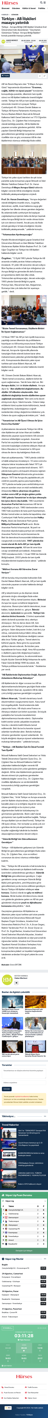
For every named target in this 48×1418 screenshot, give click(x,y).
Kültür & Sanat (29, 8)
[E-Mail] (16, 983)
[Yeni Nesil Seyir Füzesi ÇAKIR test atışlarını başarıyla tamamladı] (12, 1002)
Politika (41, 8)
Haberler (4, 15)
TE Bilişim (29, 1415)
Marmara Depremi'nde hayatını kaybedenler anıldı (34, 1011)
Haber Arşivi (32, 1398)
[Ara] (41, 3)
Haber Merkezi (21, 978)
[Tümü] (45, 1116)
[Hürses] (9, 2)
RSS (9, 1408)
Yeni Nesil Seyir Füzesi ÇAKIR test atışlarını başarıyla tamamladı (10, 1011)
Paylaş (6, 75)
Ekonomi (5, 8)
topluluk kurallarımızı (22, 1096)
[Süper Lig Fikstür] (45, 1259)
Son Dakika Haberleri (11, 1398)
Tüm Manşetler (33, 1392)
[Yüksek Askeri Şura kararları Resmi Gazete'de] (35, 1046)
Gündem (16, 8)
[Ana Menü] (45, 3)
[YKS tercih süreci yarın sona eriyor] (12, 1046)
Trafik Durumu (33, 1387)
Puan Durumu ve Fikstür (12, 1392)
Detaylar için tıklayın (24, 1251)
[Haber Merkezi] (7, 980)
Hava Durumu (9, 1387)
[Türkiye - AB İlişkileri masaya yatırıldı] (24, 59)
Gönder (6, 1089)
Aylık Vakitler (8, 1366)
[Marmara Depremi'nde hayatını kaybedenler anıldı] (35, 1002)
